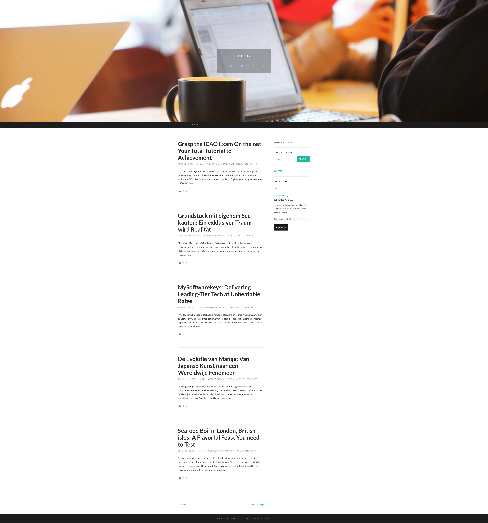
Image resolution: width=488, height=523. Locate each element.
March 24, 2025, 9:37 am (190, 307)
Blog (244, 56)
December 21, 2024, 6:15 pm (191, 451)
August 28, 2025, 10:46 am (191, 164)
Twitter (278, 171)
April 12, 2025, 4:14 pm (189, 236)
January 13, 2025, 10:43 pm (191, 379)
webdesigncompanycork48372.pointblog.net (232, 164)
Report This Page (256, 504)
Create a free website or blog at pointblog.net (243, 518)
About (195, 125)
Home (183, 125)
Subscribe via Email (283, 200)
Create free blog (281, 195)
